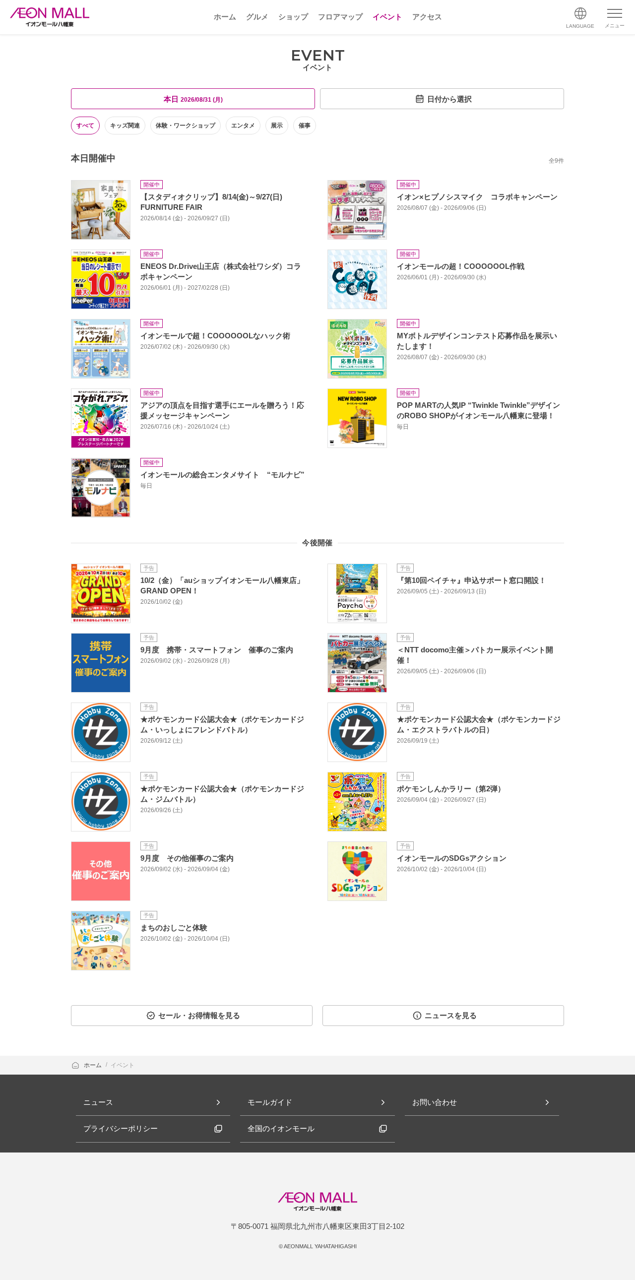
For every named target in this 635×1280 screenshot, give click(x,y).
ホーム (93, 1065)
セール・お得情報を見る (199, 1015)
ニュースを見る (451, 1015)
